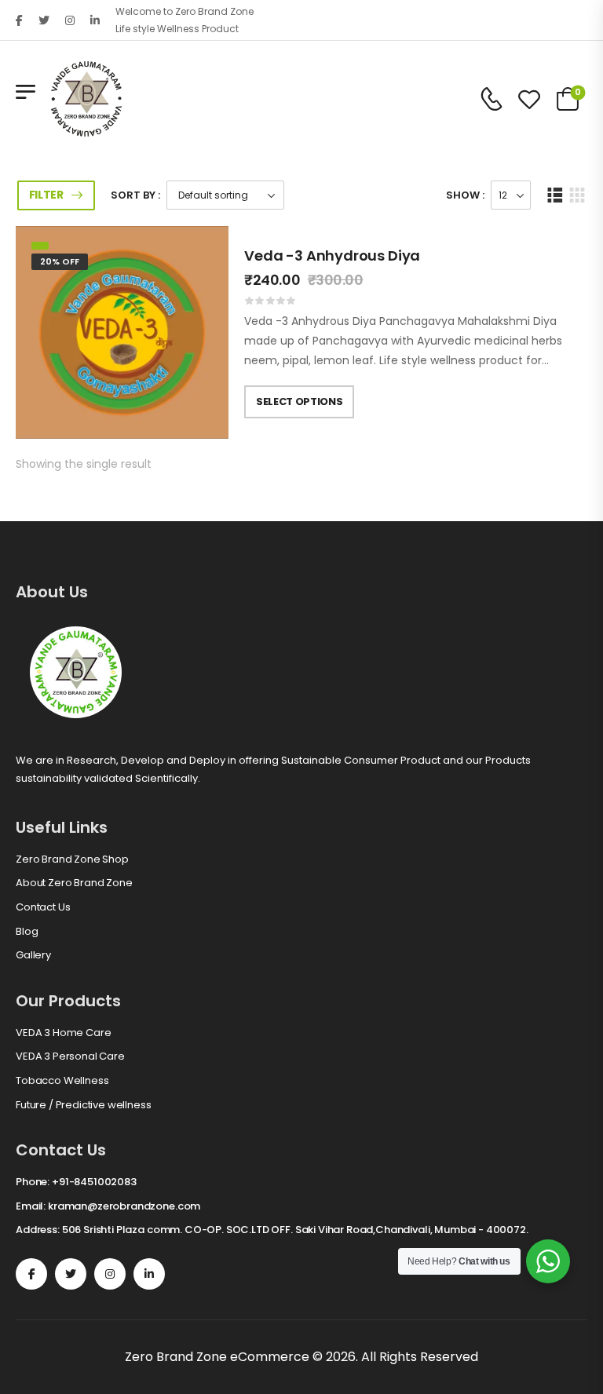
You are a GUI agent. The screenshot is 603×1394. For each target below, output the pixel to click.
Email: (31, 1206)
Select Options (299, 401)
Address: (38, 1229)
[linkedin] (95, 20)
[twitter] (43, 20)
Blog (27, 931)
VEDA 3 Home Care (63, 1033)
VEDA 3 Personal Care (70, 1056)
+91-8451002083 (94, 1181)
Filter (46, 195)
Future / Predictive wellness (84, 1105)
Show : (465, 195)
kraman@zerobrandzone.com (124, 1206)
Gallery (33, 955)
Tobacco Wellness (62, 1081)
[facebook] (19, 20)
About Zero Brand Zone (74, 883)
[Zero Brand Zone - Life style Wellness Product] (86, 99)
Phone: (32, 1181)
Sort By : (135, 195)
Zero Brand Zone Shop (72, 859)
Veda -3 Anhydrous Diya (332, 255)
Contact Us (43, 907)
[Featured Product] (40, 246)
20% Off (59, 261)
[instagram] (70, 20)
